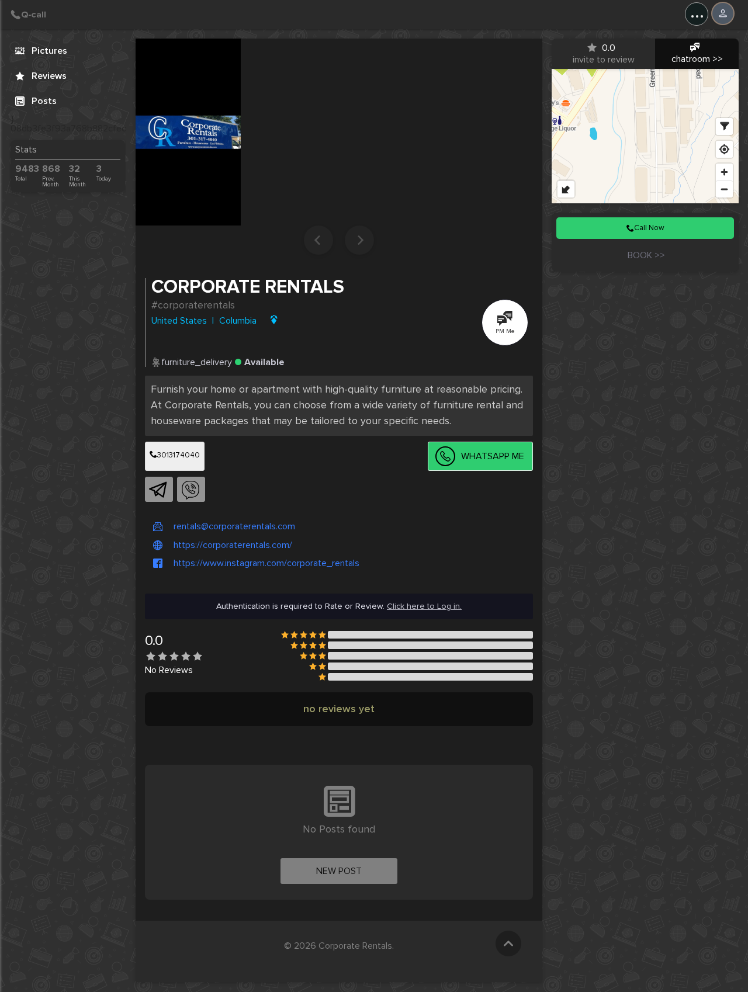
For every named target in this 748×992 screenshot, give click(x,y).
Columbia (238, 320)
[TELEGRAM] (157, 490)
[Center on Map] (271, 319)
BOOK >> (645, 255)
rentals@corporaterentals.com (234, 526)
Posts (44, 101)
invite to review (604, 53)
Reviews (49, 76)
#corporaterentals (193, 305)
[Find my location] (724, 149)
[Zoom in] (724, 172)
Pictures (49, 51)
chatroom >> (697, 59)
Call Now (649, 228)
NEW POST (339, 871)
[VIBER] (189, 490)
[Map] (645, 136)
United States (179, 320)
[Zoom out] (724, 189)
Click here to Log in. (424, 606)
